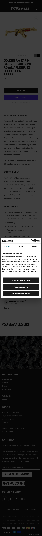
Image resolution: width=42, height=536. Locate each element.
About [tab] (34, 246)
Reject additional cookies (21, 293)
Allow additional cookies (21, 280)
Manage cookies (20, 287)
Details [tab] (21, 246)
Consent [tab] (7, 246)
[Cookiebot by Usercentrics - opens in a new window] (31, 240)
